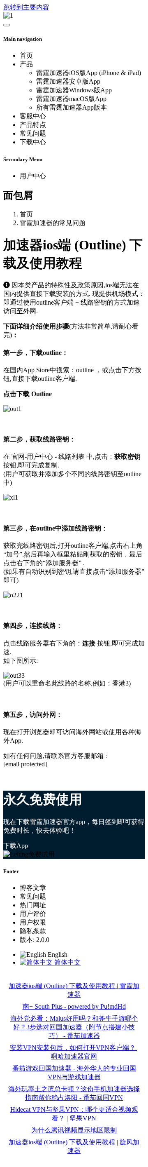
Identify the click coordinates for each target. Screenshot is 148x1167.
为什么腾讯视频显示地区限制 (74, 1130)
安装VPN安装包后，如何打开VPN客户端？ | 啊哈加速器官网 (74, 1052)
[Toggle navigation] (6, 25)
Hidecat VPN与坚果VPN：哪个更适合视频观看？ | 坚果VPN (74, 1114)
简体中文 (67, 962)
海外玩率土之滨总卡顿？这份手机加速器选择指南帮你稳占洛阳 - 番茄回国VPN (74, 1093)
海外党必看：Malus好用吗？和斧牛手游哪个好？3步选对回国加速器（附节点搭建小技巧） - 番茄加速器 (74, 1027)
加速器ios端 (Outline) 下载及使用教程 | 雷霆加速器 (74, 990)
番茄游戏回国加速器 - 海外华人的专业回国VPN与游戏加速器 (74, 1072)
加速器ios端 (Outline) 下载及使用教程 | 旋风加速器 (74, 1146)
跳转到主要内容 (26, 7)
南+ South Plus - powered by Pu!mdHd (74, 1006)
